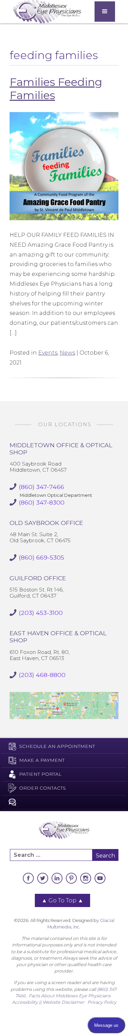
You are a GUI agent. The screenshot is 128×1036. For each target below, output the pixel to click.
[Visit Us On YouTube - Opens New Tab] (100, 878)
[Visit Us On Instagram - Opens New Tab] (85, 878)
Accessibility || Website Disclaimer (48, 1002)
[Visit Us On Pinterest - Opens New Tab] (71, 878)
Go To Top (62, 900)
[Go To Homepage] (47, 11)
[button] (105, 11)
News (67, 353)
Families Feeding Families (56, 88)
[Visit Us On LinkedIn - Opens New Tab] (57, 878)
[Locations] (64, 705)
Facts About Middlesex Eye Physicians (70, 995)
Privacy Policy (101, 1002)
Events (47, 353)
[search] (51, 855)
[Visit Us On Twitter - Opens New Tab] (42, 878)
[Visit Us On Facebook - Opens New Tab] (28, 878)
